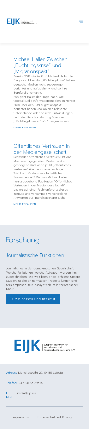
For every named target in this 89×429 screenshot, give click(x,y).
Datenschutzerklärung (54, 417)
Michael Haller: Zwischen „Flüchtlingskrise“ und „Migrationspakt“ (40, 65)
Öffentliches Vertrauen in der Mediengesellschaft (41, 149)
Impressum (20, 417)
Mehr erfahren (24, 127)
